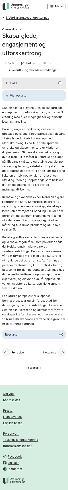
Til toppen (32, 367)
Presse (8, 410)
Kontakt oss (11, 400)
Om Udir (9, 393)
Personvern (11, 433)
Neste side (49, 352)
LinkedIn (13, 462)
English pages (12, 423)
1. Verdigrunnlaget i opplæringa (27, 17)
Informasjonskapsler (17, 446)
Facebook (15, 456)
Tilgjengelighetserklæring (20, 439)
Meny (59, 6)
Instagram (15, 469)
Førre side (18, 352)
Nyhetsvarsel (12, 416)
